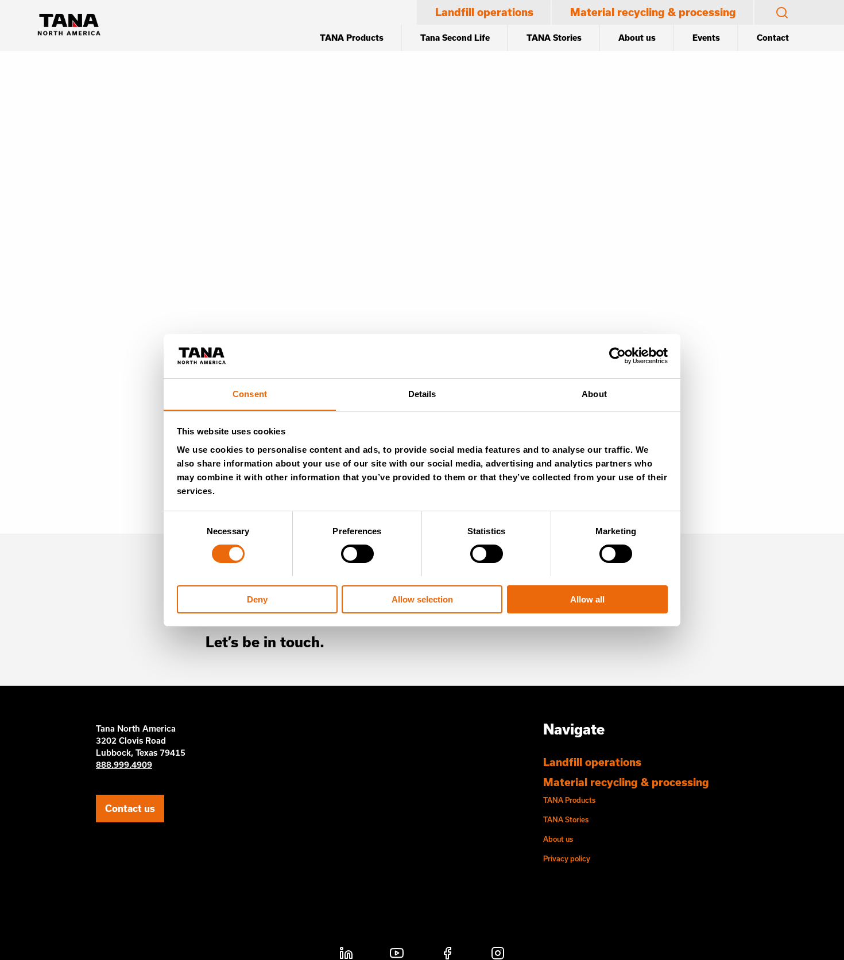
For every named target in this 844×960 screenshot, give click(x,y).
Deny (257, 599)
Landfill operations (484, 12)
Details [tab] (422, 393)
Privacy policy (566, 858)
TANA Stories (554, 37)
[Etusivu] (69, 26)
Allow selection (422, 599)
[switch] (357, 554)
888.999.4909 (124, 764)
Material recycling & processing (653, 12)
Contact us (130, 808)
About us (637, 37)
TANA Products (352, 37)
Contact (773, 37)
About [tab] (594, 393)
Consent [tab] (250, 393)
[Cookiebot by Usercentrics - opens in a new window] (617, 355)
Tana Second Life (455, 37)
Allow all (587, 599)
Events (706, 37)
